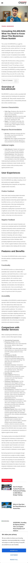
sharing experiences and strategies (10, 317)
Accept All (14, 550)
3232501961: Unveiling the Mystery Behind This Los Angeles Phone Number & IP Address (19, 526)
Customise (14, 555)
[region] (14, 547)
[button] (2, 2)
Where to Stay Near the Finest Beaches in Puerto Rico (19, 506)
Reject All (14, 559)
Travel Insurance (8, 26)
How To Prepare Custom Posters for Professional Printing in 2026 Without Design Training (19, 491)
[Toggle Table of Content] (15, 81)
